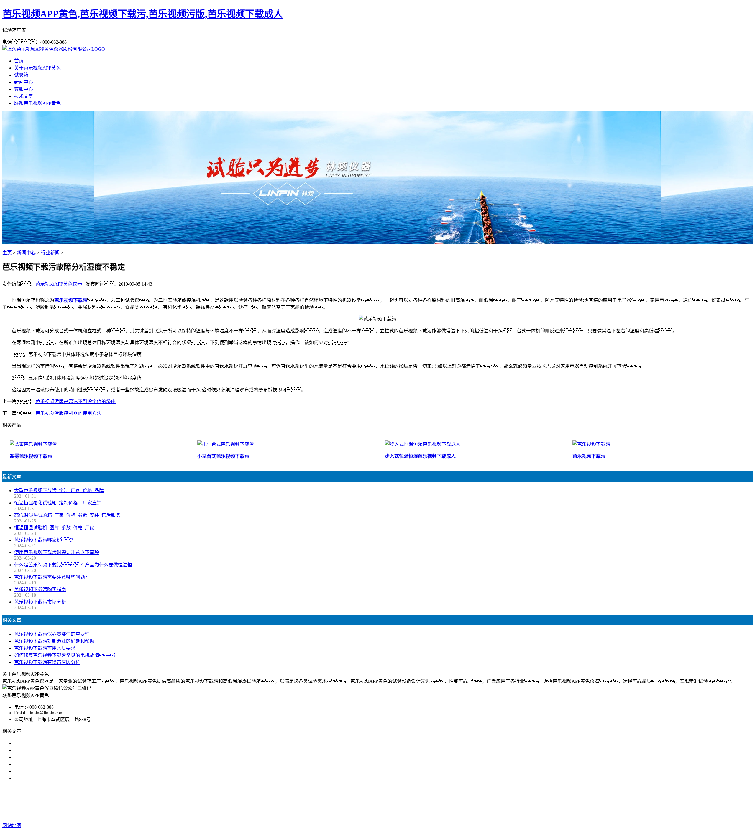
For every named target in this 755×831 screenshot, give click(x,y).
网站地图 (415, 813)
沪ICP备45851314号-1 (476, 813)
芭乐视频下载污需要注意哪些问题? (50, 577)
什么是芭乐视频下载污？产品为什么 (56, 750)
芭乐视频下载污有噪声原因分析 (47, 662)
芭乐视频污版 (377, 801)
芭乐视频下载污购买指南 (40, 589)
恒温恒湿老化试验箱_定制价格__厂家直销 (57, 502)
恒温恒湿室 (435, 801)
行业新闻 (50, 252)
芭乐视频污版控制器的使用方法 (68, 413)
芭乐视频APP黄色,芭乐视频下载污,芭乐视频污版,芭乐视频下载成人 (142, 14)
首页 (19, 60)
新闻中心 (23, 82)
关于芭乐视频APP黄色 (37, 67)
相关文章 (11, 620)
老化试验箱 (407, 801)
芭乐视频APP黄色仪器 (58, 283)
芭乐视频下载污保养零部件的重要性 (52, 634)
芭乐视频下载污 (342, 801)
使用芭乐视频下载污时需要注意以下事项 (56, 552)
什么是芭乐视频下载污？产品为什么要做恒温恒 (73, 564)
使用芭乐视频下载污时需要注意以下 (52, 757)
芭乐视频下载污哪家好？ (45, 540)
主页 (7, 252)
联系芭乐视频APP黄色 (37, 103)
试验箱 (21, 75)
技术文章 (23, 96)
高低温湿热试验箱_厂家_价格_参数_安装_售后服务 (67, 515)
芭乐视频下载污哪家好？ (45, 743)
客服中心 (23, 89)
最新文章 (11, 476)
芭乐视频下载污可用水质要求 (45, 648)
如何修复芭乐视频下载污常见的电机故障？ (66, 655)
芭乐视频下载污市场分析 (40, 601)
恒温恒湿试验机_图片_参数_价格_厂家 (54, 527)
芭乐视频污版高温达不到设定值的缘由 (75, 401)
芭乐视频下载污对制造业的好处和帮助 (54, 641)
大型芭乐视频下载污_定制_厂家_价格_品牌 (59, 490)
